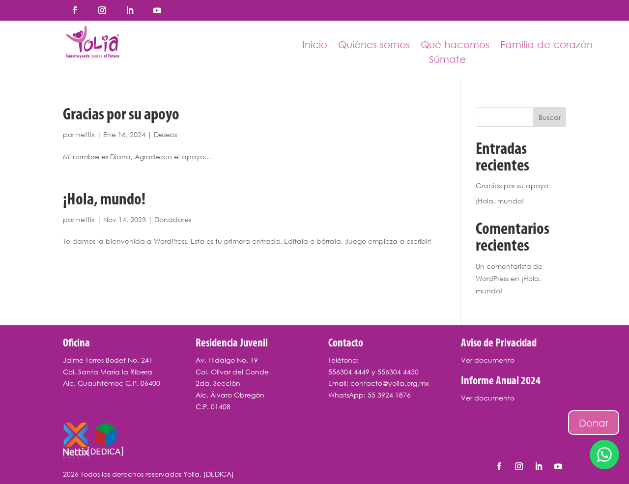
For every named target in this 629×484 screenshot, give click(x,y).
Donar (593, 422)
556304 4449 (349, 372)
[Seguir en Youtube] (157, 10)
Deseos (165, 134)
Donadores (172, 219)
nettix (85, 134)
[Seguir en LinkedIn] (130, 10)
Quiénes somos (374, 45)
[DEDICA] (218, 474)
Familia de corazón (546, 45)
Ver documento (488, 360)
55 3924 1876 (389, 395)
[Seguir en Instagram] (102, 10)
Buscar (550, 117)
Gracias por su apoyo (121, 115)
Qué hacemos (455, 45)
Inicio (314, 45)
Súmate (447, 60)
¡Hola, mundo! (104, 200)
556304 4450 (398, 372)
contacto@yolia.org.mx (389, 383)
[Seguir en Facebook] (75, 10)
